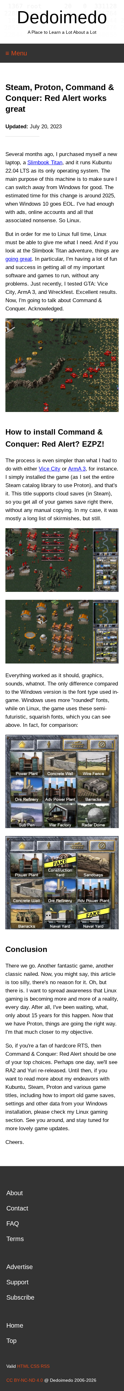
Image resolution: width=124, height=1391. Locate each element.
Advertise (19, 1266)
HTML (23, 1366)
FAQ (12, 1223)
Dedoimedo (62, 17)
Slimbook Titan (44, 163)
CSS (35, 1366)
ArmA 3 (77, 469)
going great (18, 259)
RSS (45, 1366)
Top (11, 1340)
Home (14, 1325)
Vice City (49, 469)
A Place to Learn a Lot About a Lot (62, 32)
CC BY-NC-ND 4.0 (24, 1380)
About (14, 1192)
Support (17, 1282)
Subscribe (20, 1297)
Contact (17, 1208)
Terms (15, 1238)
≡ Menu (16, 53)
